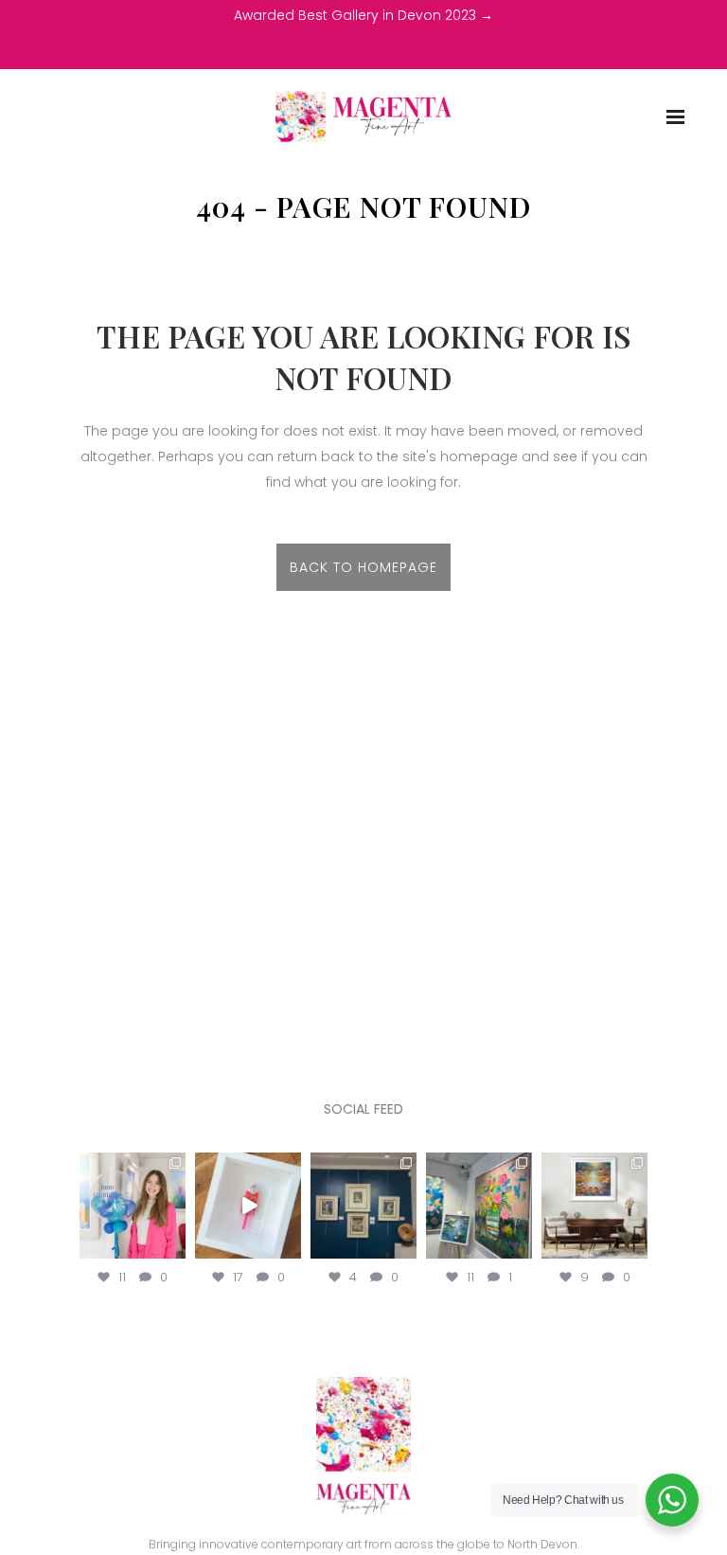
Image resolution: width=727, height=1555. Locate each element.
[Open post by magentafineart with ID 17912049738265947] (479, 1206)
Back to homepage (363, 567)
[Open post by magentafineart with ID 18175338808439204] (133, 1206)
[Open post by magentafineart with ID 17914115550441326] (363, 1206)
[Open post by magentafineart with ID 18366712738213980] (248, 1206)
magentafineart (132, 1168)
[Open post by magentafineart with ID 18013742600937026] (594, 1206)
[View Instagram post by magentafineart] (174, 1248)
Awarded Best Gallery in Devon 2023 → (363, 15)
